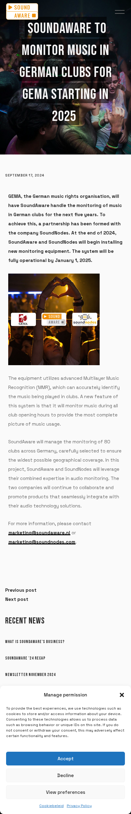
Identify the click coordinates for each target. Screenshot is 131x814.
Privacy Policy (79, 805)
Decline (65, 775)
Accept (66, 758)
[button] (122, 695)
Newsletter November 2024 (30, 674)
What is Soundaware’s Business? (35, 641)
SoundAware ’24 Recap (25, 658)
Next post (16, 599)
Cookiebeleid (51, 805)
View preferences (65, 792)
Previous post (21, 590)
